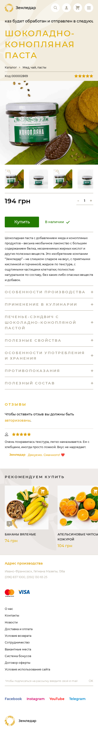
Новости (11, 622)
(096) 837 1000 (15, 577)
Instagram (36, 699)
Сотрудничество (17, 642)
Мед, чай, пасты (34, 67)
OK (91, 681)
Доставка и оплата (19, 629)
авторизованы (17, 420)
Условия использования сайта (27, 669)
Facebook (13, 699)
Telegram (77, 699)
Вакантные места (18, 649)
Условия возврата (18, 636)
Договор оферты (17, 662)
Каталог (11, 67)
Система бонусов (18, 656)
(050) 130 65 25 (37, 577)
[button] (14, 178)
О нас (9, 609)
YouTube (56, 699)
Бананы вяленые (20, 534)
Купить (22, 222)
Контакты (12, 615)
